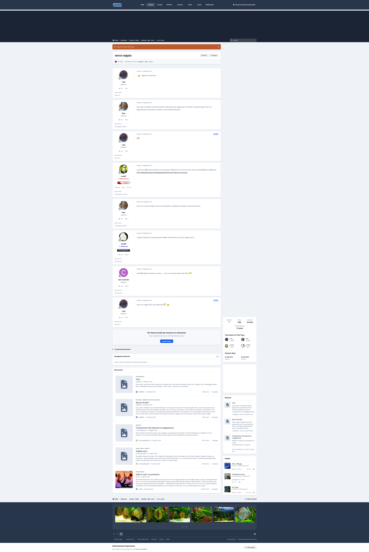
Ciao (138, 379)
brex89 (248, 345)
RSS (168, 539)
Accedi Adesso (166, 341)
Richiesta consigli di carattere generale (148, 400)
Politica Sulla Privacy (143, 539)
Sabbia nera (141, 451)
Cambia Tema (130, 539)
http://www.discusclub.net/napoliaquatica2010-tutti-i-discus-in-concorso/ (162, 173)
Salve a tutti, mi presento (148, 474)
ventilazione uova (238, 474)
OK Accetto (251, 547)
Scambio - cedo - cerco (145, 62)
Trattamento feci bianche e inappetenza (155, 427)
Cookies (161, 539)
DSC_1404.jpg (237, 464)
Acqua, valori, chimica (142, 448)
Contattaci (154, 539)
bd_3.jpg (235, 487)
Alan (247, 339)
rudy (231, 339)
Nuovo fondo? (142, 402)
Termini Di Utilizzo (141, 549)
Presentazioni (140, 376)
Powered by (247, 539)
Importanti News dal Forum (125, 47)
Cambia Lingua (118, 539)
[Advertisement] (184, 24)
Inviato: (246, 414)
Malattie (138, 425)
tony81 (232, 345)
